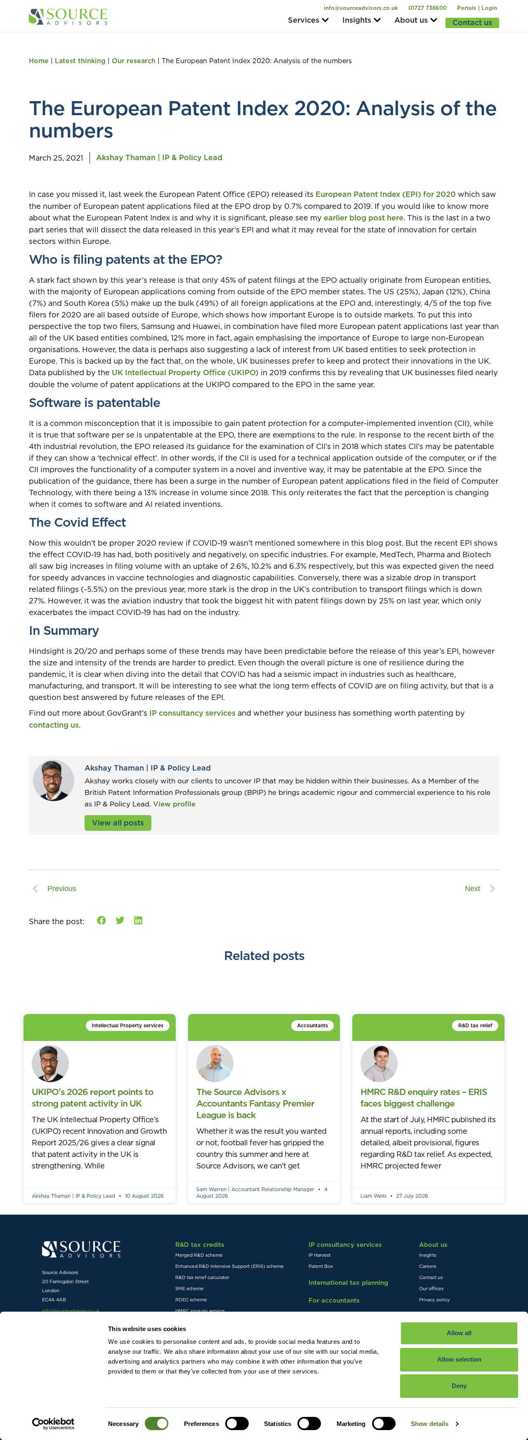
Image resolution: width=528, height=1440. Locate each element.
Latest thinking (80, 61)
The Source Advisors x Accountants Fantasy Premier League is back (255, 1103)
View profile (174, 804)
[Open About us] (434, 20)
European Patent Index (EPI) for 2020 (386, 194)
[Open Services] (325, 20)
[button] (101, 920)
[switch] (237, 1423)
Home (39, 61)
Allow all (459, 1332)
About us (433, 1244)
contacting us (54, 725)
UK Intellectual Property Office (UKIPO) (185, 372)
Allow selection (459, 1359)
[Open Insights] (377, 20)
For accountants (334, 1300)
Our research (134, 61)
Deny (459, 1385)
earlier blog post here (363, 217)
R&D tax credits (199, 1244)
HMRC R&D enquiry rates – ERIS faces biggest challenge (424, 1097)
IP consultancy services (192, 713)
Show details (429, 1423)
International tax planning (348, 1282)
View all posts (118, 823)
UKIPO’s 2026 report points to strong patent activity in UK (92, 1097)
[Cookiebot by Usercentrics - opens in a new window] (53, 1424)
